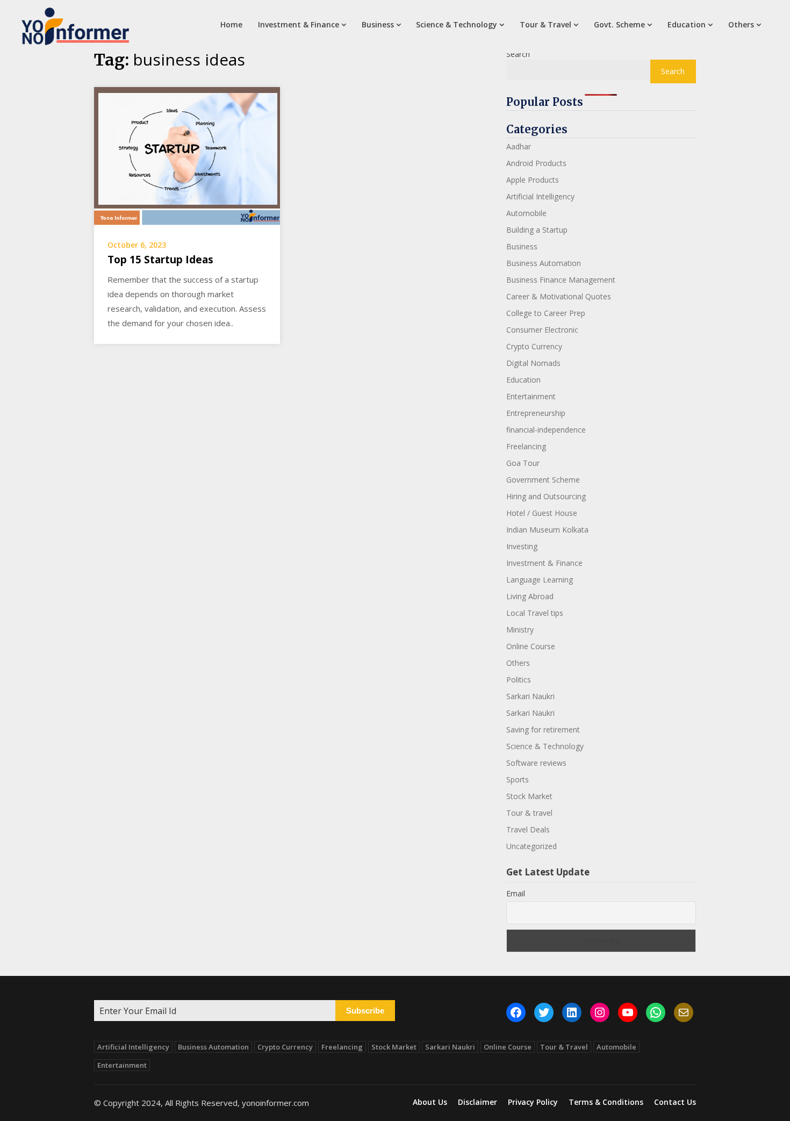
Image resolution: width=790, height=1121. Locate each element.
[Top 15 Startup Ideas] (187, 155)
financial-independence (546, 430)
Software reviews (536, 763)
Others (741, 24)
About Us (430, 1102)
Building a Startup (537, 230)
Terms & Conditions (606, 1102)
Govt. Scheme (619, 24)
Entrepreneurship (535, 413)
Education (686, 24)
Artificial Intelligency (540, 196)
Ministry (520, 629)
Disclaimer (477, 1102)
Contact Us (675, 1102)
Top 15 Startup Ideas (160, 260)
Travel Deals (528, 829)
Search (518, 54)
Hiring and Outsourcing (546, 496)
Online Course (530, 646)
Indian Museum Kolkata (547, 529)
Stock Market (529, 796)
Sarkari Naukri (530, 696)
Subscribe (365, 1010)
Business (378, 24)
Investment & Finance (298, 24)
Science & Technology (456, 24)
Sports (517, 779)
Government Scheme (543, 480)
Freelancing (526, 446)
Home (231, 24)
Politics (518, 679)
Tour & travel (529, 813)
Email (515, 893)
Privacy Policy (533, 1102)
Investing (521, 546)
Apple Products (532, 180)
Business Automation (543, 263)
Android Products (536, 163)
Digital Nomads (533, 363)
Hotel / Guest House (541, 513)
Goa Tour (523, 463)
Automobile (526, 213)
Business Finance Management (560, 280)
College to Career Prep (545, 313)
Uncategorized (531, 846)
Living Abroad (530, 596)
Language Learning (539, 579)
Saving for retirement (543, 729)
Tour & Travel (545, 24)
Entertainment (531, 396)
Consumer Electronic (542, 330)
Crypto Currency (534, 346)
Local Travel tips (534, 613)
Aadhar (518, 146)
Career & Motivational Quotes (558, 296)
